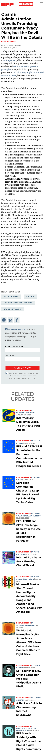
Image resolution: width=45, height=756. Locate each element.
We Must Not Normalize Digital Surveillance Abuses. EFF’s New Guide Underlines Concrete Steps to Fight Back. (28, 642)
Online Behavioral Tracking (18, 303)
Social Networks (12, 309)
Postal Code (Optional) (14, 346)
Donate (26, 4)
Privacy (30, 296)
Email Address (11, 355)
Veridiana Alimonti (25, 413)
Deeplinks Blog (23, 410)
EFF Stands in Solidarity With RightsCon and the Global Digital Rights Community (28, 741)
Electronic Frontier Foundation (8, 4)
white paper (9, 60)
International (11, 296)
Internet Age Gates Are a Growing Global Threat (29, 561)
